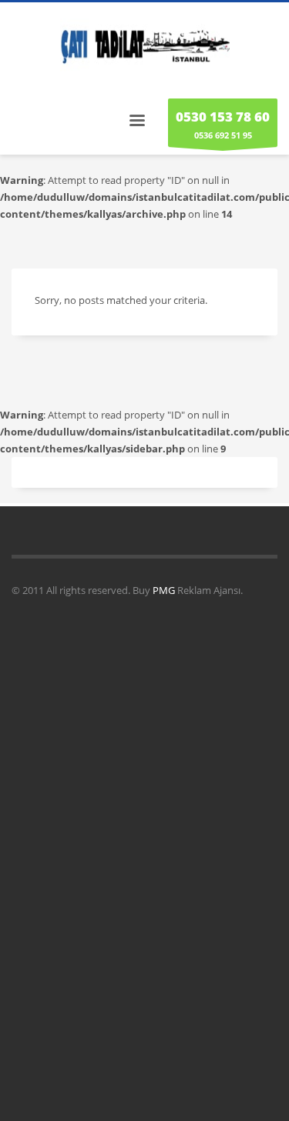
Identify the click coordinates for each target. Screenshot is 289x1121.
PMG (165, 590)
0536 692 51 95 (223, 124)
